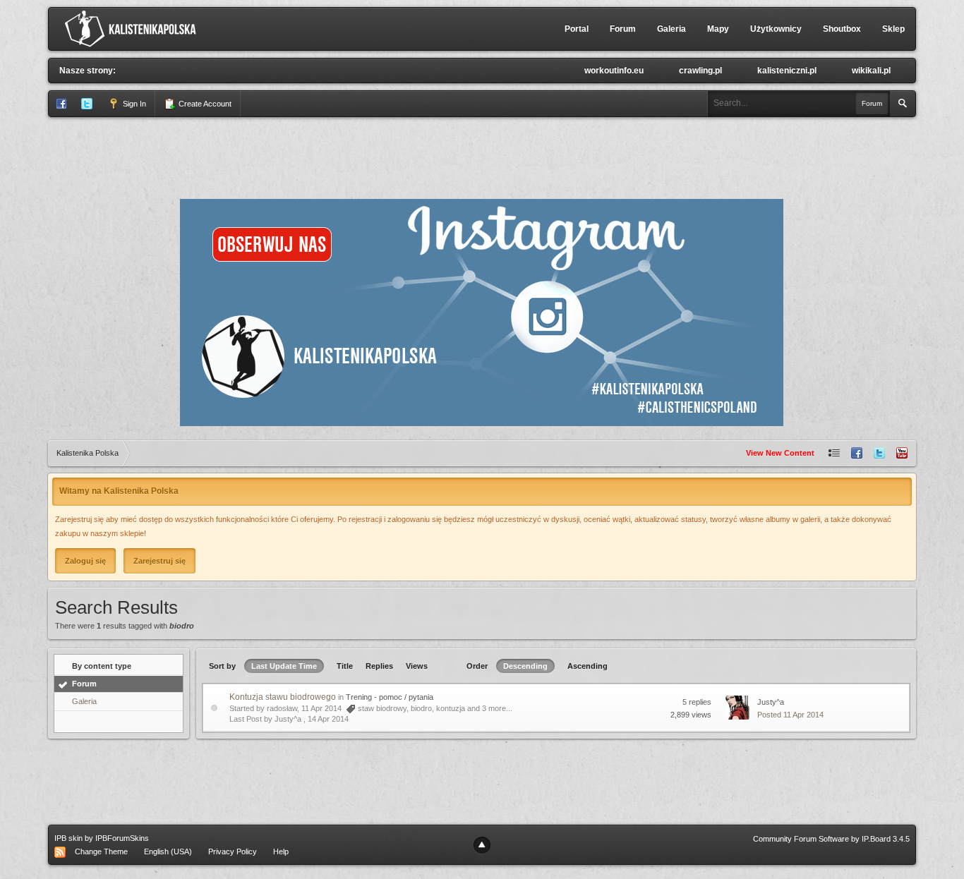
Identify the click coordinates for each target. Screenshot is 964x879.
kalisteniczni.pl (787, 70)
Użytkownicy (776, 29)
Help (281, 851)
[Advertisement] (482, 156)
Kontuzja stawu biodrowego (282, 697)
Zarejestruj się (159, 561)
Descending (525, 666)
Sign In (133, 103)
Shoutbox (842, 29)
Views (417, 666)
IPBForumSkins (122, 838)
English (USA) (168, 851)
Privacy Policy (232, 851)
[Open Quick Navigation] (834, 453)
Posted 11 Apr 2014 (790, 714)
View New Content (780, 453)
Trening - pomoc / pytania (389, 697)
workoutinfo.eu (614, 70)
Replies (379, 666)
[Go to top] (482, 845)
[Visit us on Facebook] (856, 453)
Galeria (671, 29)
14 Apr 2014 (328, 719)
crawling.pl (700, 70)
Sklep (893, 29)
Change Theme (101, 851)
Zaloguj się (85, 561)
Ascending (587, 666)
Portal (577, 29)
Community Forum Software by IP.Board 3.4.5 (831, 839)
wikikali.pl (871, 70)
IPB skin (68, 838)
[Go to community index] (134, 28)
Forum (623, 29)
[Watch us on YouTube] (902, 453)
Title (345, 666)
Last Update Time (284, 666)
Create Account (203, 103)
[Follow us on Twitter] (879, 453)
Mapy (718, 29)
